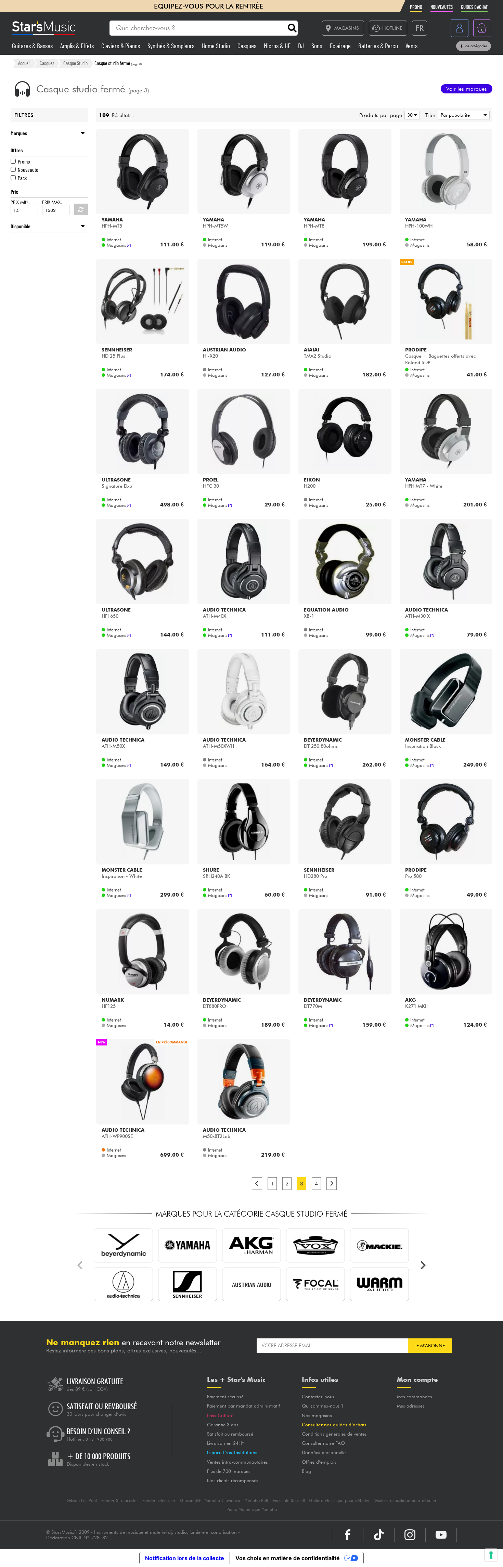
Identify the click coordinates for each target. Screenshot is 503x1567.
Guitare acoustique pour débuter (405, 1500)
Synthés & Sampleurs (171, 46)
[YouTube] (441, 1535)
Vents (411, 46)
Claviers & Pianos (121, 46)
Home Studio (216, 46)
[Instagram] (410, 1535)
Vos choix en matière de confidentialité (287, 1558)
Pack (22, 178)
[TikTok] (378, 1535)
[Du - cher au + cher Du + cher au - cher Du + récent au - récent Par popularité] (463, 115)
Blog (306, 1471)
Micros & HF (278, 46)
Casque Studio (75, 63)
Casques (247, 46)
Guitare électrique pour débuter (339, 1500)
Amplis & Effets (77, 46)
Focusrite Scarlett (289, 1500)
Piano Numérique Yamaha (252, 1509)
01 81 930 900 (99, 1439)
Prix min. (20, 202)
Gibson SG (190, 1500)
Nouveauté (28, 169)
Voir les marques (466, 89)
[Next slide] (422, 1265)
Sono (317, 46)
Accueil (24, 63)
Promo (24, 161)
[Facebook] (347, 1535)
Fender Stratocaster (119, 1500)
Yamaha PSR (256, 1500)
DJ (301, 46)
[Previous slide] (80, 1265)
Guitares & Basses (33, 46)
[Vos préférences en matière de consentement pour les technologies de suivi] (491, 1555)
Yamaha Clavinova (222, 1500)
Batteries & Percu (378, 46)
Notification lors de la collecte (184, 1558)
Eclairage (341, 46)
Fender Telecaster (159, 1500)
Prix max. (52, 202)
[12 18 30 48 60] (411, 115)
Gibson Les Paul (81, 1500)
